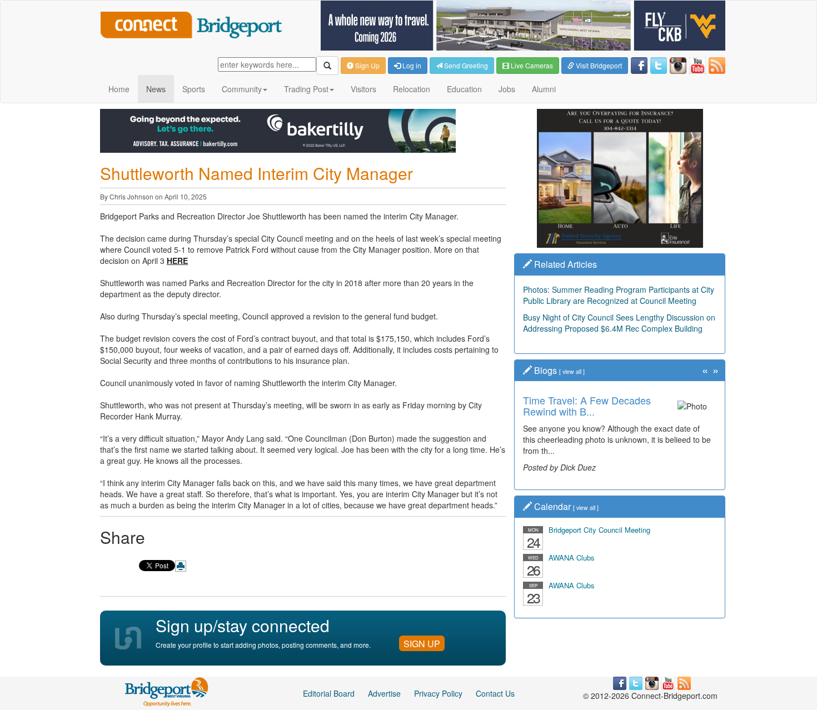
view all (571, 371)
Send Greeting (465, 65)
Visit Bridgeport (598, 65)
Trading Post (306, 88)
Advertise (384, 693)
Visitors (363, 88)
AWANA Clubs (572, 557)
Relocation (411, 88)
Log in (411, 65)
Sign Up (366, 65)
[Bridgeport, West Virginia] (167, 690)
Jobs (507, 88)
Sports (193, 88)
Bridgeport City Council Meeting (599, 529)
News (156, 88)
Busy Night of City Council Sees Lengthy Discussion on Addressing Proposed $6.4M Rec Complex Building (619, 323)
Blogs (545, 370)
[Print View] (180, 566)
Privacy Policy (438, 693)
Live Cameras (531, 65)
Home (118, 88)
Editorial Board (329, 693)
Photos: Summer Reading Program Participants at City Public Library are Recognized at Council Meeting (618, 295)
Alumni (544, 88)
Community (242, 88)
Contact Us (495, 693)
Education (464, 88)
